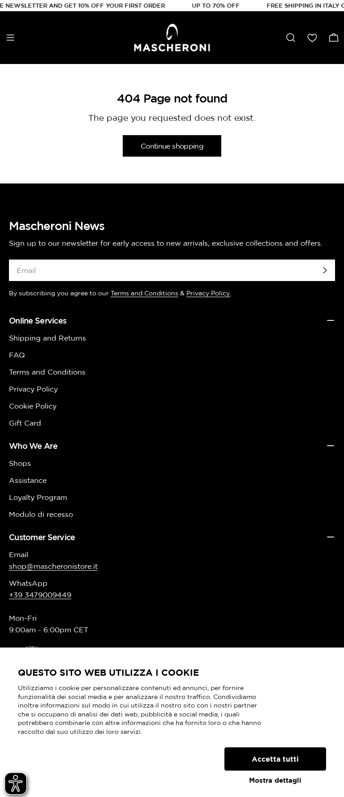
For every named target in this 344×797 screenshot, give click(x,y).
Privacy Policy (33, 389)
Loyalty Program (38, 497)
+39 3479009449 (40, 595)
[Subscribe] (324, 270)
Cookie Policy (32, 406)
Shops (20, 463)
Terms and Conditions (144, 293)
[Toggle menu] (10, 38)
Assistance (28, 480)
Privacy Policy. (208, 293)
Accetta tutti (275, 759)
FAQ (17, 355)
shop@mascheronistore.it (53, 566)
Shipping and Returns (47, 338)
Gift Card (25, 423)
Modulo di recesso (41, 514)
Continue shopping (172, 146)
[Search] (291, 38)
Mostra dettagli (275, 780)
